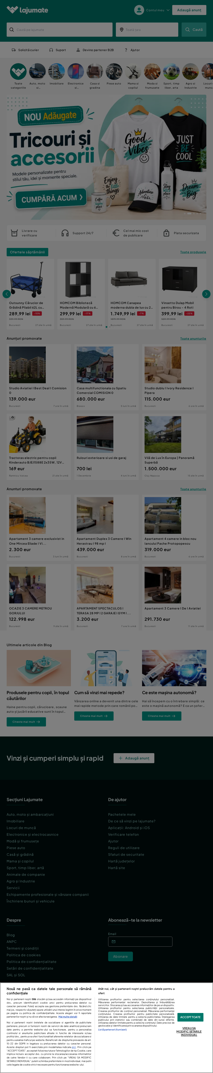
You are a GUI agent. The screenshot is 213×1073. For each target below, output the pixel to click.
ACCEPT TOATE (190, 1017)
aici (74, 1047)
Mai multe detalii (67, 1016)
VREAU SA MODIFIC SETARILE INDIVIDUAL (189, 1032)
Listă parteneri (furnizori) (112, 1029)
